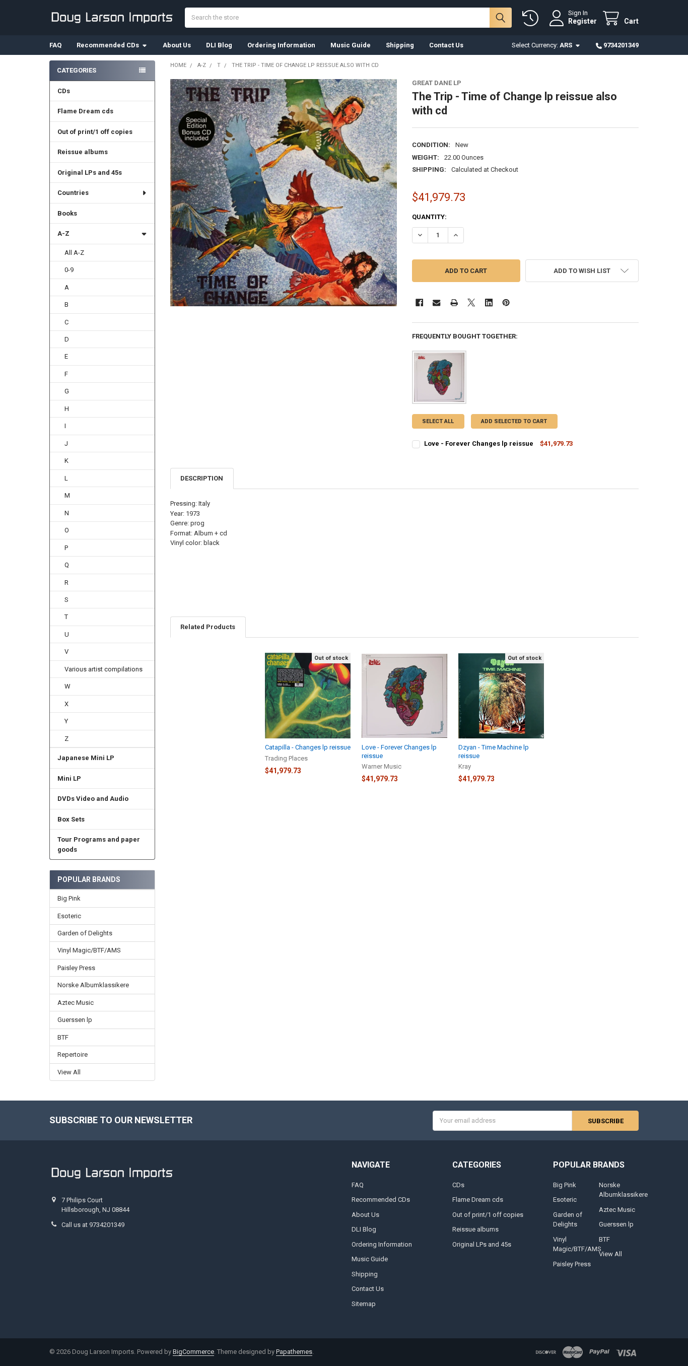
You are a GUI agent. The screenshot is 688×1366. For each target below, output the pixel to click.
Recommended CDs (108, 45)
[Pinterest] (506, 302)
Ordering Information (281, 45)
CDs (63, 91)
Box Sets (71, 819)
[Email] (436, 302)
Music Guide (350, 45)
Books (67, 213)
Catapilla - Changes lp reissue (308, 747)
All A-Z (74, 252)
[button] (582, 270)
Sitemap (364, 1304)
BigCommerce (193, 1351)
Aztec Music (75, 1002)
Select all (438, 421)
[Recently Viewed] (532, 18)
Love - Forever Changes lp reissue (478, 443)
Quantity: (429, 217)
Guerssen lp (74, 1019)
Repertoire (72, 1054)
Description (201, 478)
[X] (471, 302)
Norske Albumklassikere (93, 985)
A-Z (63, 233)
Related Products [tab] (207, 627)
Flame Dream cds (85, 111)
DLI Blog (219, 45)
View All (69, 1072)
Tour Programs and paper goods (98, 844)
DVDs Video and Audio (92, 798)
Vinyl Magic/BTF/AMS (89, 950)
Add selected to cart (514, 421)
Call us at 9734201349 (92, 1224)
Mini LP (69, 778)
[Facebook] (419, 302)
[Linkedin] (488, 302)
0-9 (69, 270)
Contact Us (446, 45)
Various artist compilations (103, 669)
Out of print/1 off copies (94, 131)
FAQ (55, 45)
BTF (62, 1037)
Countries (73, 192)
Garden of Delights (84, 933)
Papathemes (294, 1351)
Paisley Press (76, 968)
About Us (177, 45)
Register (582, 21)
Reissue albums (82, 152)
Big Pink (69, 898)
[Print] (454, 302)
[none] (283, 192)
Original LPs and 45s (89, 172)
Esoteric (69, 916)
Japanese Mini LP (85, 758)
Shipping (400, 45)
